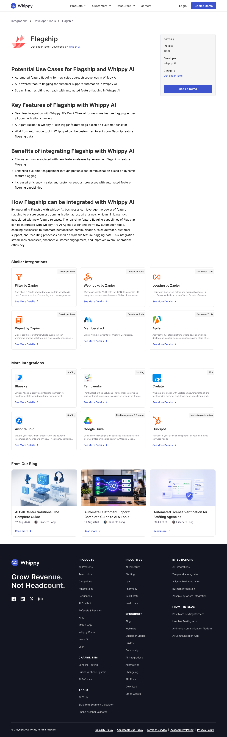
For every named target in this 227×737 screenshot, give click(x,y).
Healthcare (132, 603)
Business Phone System (92, 671)
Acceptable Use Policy (130, 729)
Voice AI (83, 639)
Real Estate (132, 595)
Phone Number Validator (93, 711)
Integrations (19, 21)
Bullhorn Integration (183, 588)
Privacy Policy (205, 729)
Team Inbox (85, 574)
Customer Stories (135, 635)
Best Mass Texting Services (188, 613)
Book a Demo (204, 6)
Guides (130, 642)
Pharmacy (131, 588)
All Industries (133, 566)
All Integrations (134, 657)
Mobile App (85, 624)
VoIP (81, 646)
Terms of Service (157, 729)
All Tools (83, 697)
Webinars (131, 628)
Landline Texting (88, 664)
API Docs (131, 679)
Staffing (130, 574)
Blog (128, 621)
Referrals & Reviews (90, 610)
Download (131, 686)
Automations (86, 588)
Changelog (132, 671)
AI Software (85, 679)
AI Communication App (185, 635)
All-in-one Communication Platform (192, 628)
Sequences (85, 595)
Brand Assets (133, 693)
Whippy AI (75, 46)
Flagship (67, 21)
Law (128, 581)
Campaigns (85, 581)
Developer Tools (45, 21)
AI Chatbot (85, 603)
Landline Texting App (184, 621)
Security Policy (104, 729)
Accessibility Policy (181, 729)
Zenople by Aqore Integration (189, 595)
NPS (81, 617)
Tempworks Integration (185, 574)
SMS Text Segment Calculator (96, 704)
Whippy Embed (87, 632)
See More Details (25, 301)
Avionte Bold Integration (186, 581)
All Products (86, 566)
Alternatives (132, 664)
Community (132, 650)
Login (183, 6)
